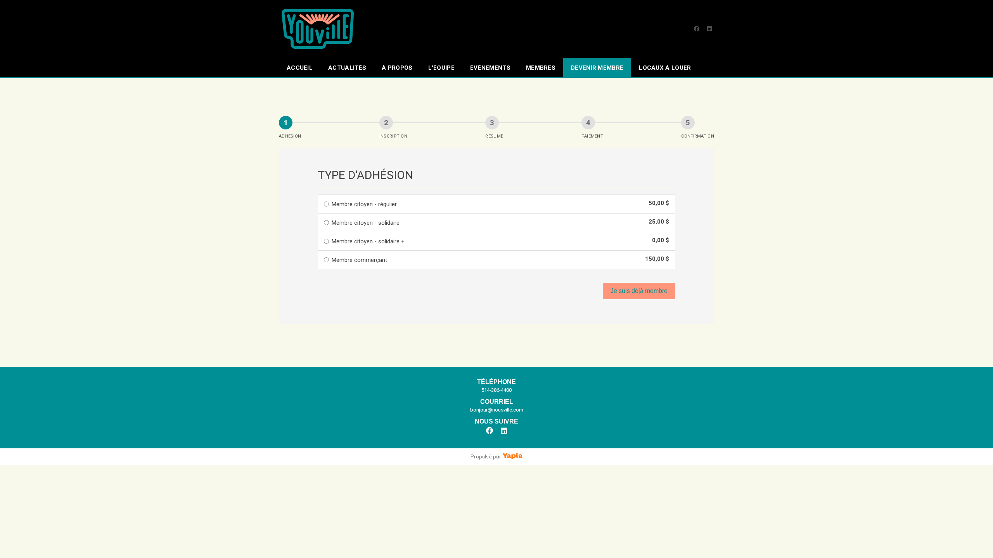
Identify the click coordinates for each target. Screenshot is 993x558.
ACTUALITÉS (347, 67)
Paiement (592, 136)
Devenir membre (597, 67)
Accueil (300, 67)
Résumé (494, 136)
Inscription (393, 136)
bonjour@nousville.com (496, 410)
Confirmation (697, 136)
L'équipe (441, 67)
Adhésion (290, 136)
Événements (490, 67)
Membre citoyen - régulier (364, 204)
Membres (540, 67)
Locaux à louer (665, 67)
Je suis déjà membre (639, 291)
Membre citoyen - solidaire (366, 222)
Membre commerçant (359, 260)
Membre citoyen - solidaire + (368, 241)
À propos (397, 67)
